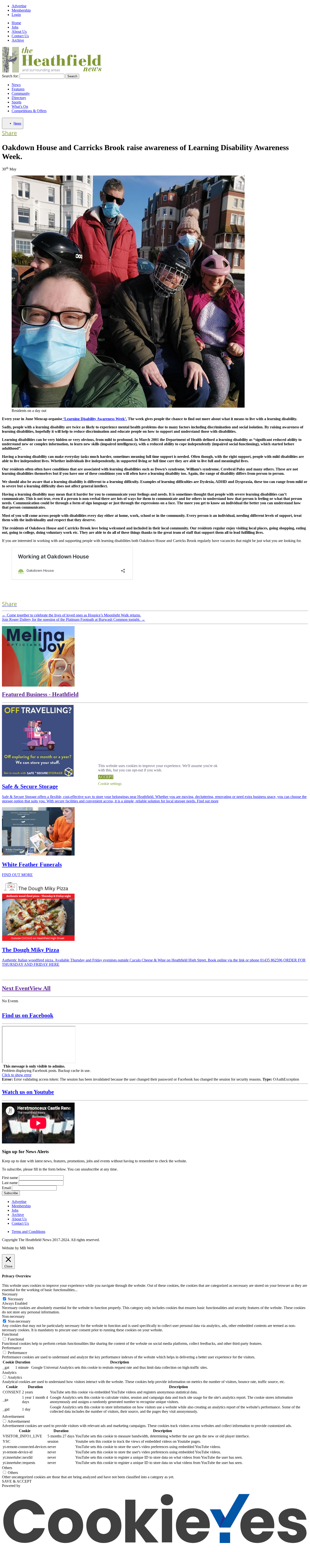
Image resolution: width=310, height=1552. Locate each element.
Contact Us (20, 36)
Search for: (10, 76)
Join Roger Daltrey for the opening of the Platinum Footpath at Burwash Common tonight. (73, 619)
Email (6, 1188)
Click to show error (16, 1075)
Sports (16, 102)
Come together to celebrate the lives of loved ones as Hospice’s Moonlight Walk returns (71, 615)
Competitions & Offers (29, 111)
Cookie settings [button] (110, 784)
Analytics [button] (9, 1372)
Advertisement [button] (13, 1416)
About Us (19, 31)
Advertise (19, 6)
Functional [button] (10, 1334)
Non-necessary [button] (13, 1316)
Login (16, 15)
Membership (21, 10)
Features (18, 89)
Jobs (15, 27)
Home (16, 23)
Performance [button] (11, 1348)
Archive (18, 40)
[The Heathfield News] (52, 71)
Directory (19, 98)
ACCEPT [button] (105, 777)
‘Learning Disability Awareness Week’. (94, 419)
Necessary (15, 1299)
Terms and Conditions (28, 1232)
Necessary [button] (10, 1294)
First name (10, 1178)
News (16, 85)
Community (21, 93)
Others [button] (7, 1468)
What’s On (20, 106)
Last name (10, 1183)
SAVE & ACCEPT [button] (17, 1481)
